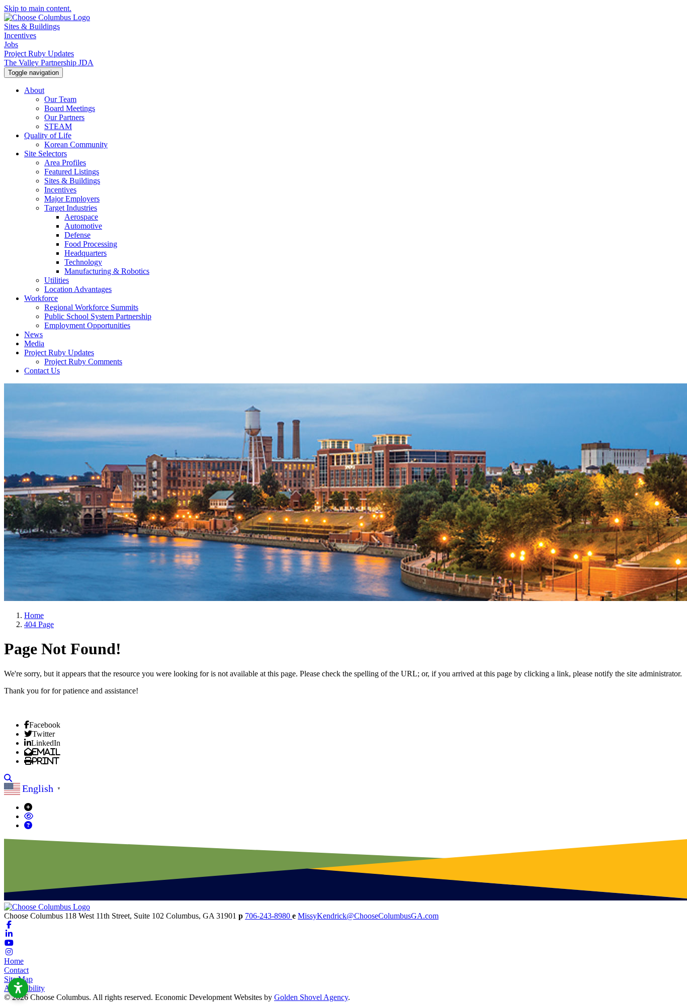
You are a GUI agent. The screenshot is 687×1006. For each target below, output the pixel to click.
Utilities (56, 280)
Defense (77, 235)
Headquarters (85, 253)
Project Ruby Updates (39, 53)
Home (14, 961)
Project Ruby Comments (83, 361)
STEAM (58, 126)
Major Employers (72, 198)
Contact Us (42, 370)
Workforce (41, 298)
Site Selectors (45, 153)
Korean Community (76, 144)
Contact (16, 970)
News (33, 334)
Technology (83, 262)
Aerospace (81, 217)
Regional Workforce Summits (91, 307)
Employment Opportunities (87, 325)
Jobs (11, 44)
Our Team (60, 99)
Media (34, 343)
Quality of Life (47, 135)
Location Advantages (78, 289)
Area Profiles (65, 162)
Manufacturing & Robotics (106, 271)
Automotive (83, 226)
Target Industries (70, 208)
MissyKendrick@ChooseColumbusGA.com (368, 916)
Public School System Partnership (97, 316)
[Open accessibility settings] (18, 988)
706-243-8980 (268, 916)
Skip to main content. (37, 8)
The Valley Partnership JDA (49, 62)
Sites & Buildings (32, 26)
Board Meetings (69, 108)
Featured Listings (71, 171)
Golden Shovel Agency (311, 997)
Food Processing (90, 244)
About (34, 90)
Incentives (20, 35)
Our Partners (64, 117)
